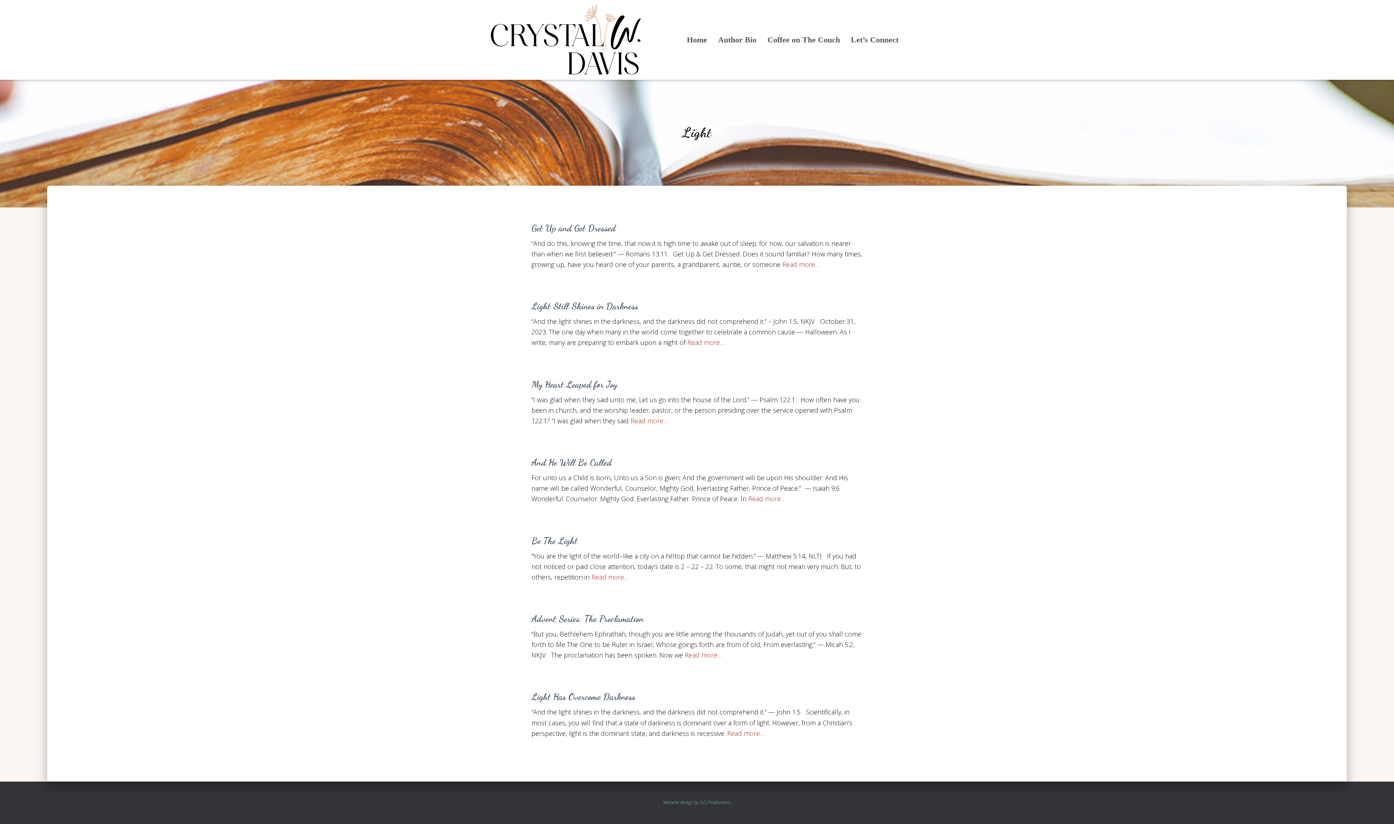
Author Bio (737, 39)
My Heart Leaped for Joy (574, 384)
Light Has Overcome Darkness (583, 696)
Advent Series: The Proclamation (587, 618)
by (696, 802)
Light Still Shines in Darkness (584, 306)
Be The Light (554, 540)
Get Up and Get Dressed (573, 228)
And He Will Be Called (571, 462)
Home (697, 39)
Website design (678, 802)
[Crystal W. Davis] (566, 40)
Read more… (801, 264)
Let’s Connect (874, 39)
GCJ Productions (715, 802)
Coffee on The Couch (803, 39)
